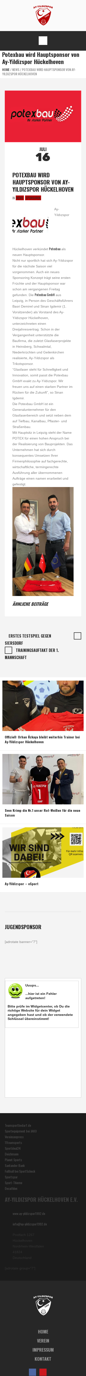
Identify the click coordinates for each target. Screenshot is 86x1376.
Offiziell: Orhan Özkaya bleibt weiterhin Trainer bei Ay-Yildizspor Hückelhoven (42, 739)
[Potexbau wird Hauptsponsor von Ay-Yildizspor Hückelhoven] (43, 115)
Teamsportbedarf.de (18, 1125)
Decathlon (11, 1188)
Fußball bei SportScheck (20, 1171)
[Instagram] (53, 1372)
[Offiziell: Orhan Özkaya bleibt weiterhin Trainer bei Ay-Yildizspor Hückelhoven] (43, 705)
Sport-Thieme (13, 1182)
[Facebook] (32, 1372)
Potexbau (54, 248)
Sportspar (11, 1176)
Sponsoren (33, 197)
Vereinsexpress (14, 1136)
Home (6, 69)
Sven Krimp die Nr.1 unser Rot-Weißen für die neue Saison (42, 813)
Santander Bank (15, 1165)
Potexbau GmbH (45, 294)
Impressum (43, 1350)
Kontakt (43, 1359)
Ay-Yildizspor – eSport (21, 883)
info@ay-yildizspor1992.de (30, 1223)
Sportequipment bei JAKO (21, 1130)
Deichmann (11, 1153)
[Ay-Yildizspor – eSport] (43, 851)
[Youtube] (43, 1372)
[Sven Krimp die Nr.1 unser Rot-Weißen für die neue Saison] (43, 778)
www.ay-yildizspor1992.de (29, 1213)
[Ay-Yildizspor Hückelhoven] (43, 14)
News (15, 69)
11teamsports (13, 1142)
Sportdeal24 (13, 1148)
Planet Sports (13, 1159)
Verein (43, 1340)
